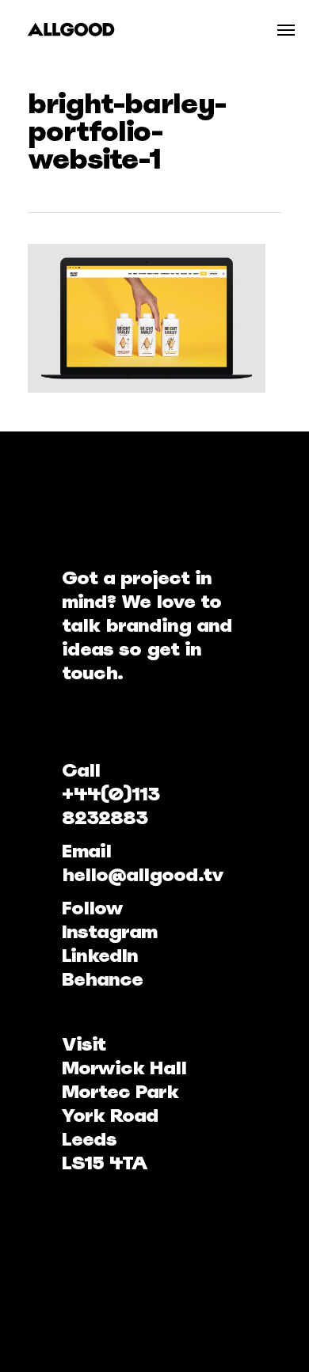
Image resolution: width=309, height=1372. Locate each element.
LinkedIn (100, 955)
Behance (102, 979)
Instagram (109, 931)
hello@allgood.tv (142, 874)
